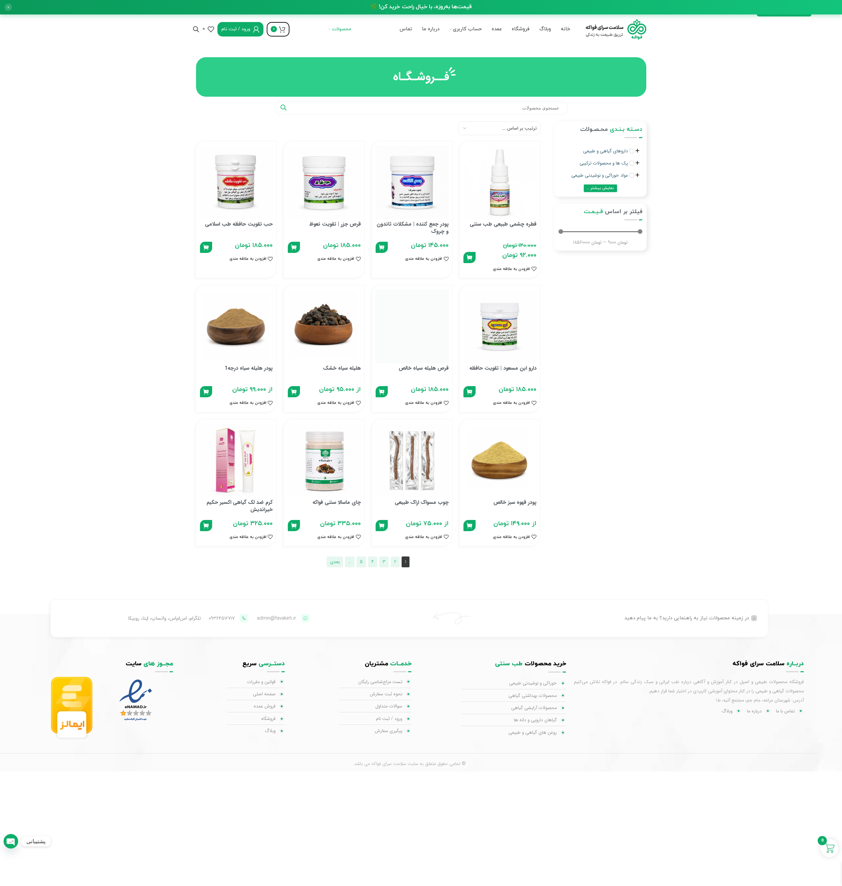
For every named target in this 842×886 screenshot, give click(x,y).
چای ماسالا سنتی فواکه (336, 502)
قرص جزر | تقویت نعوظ (335, 224)
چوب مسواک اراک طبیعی (422, 502)
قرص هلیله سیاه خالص (424, 368)
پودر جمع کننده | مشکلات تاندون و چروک (413, 227)
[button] (8, 7)
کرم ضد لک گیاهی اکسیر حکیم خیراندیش (240, 506)
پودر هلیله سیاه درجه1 (249, 368)
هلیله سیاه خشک (342, 368)
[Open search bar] (196, 29)
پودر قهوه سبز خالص (514, 502)
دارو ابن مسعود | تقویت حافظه (502, 368)
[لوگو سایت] (613, 29)
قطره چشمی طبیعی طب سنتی (503, 224)
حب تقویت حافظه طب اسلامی (239, 224)
